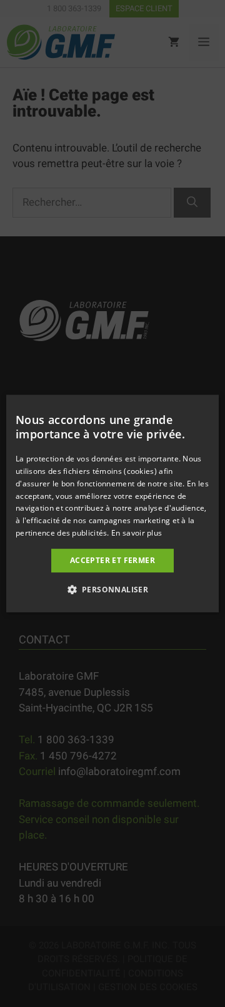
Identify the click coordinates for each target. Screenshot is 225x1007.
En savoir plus (136, 533)
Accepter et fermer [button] (112, 560)
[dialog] (112, 504)
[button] (113, 589)
